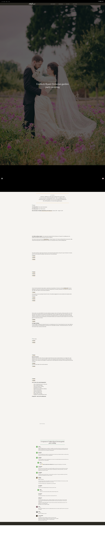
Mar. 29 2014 (41, 463)
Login (9, 1)
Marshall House (46, 239)
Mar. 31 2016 (39, 516)
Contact (7, 1)
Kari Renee (40, 387)
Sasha (39, 511)
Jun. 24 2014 (39, 512)
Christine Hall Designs (39, 385)
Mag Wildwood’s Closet (43, 394)
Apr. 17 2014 (39, 507)
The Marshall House (39, 384)
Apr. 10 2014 (39, 494)
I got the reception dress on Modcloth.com (48, 464)
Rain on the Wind (39, 393)
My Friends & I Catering (40, 386)
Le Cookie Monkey (38, 389)
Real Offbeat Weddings (52, 81)
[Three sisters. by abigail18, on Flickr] (34, 338)
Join (2, 1)
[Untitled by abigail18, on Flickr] (33, 205)
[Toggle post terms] (103, 178)
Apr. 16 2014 (39, 498)
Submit (4, 1)
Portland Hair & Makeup (43, 388)
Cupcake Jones (39, 391)
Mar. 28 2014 (39, 447)
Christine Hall (65, 288)
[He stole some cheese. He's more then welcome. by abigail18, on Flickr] (40, 364)
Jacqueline (39, 457)
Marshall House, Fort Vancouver (47, 210)
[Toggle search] (98, 1)
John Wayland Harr (39, 392)
